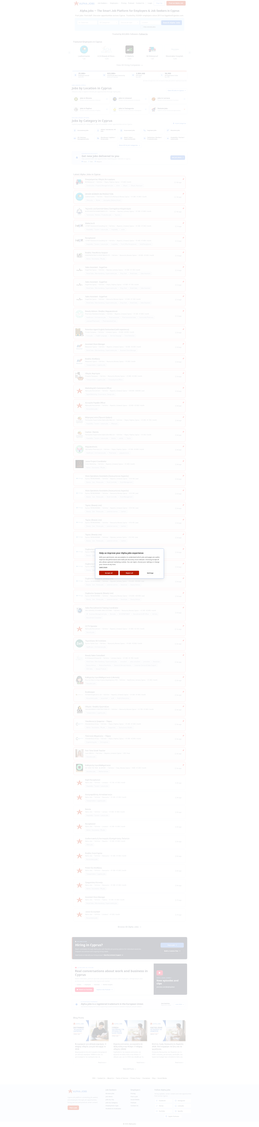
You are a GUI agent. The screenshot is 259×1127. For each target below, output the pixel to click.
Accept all (109, 573)
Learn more (103, 567)
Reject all (129, 573)
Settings (150, 573)
